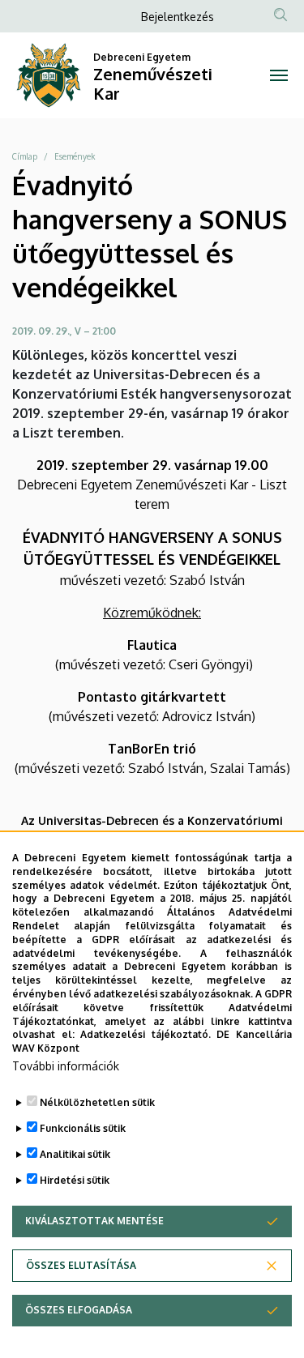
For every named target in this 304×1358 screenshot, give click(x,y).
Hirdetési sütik (74, 1180)
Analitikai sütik (75, 1154)
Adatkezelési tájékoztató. (145, 1034)
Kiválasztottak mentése (94, 1221)
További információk (65, 1066)
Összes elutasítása (81, 1265)
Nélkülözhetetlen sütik (97, 1102)
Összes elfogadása (78, 1310)
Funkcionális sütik (83, 1128)
